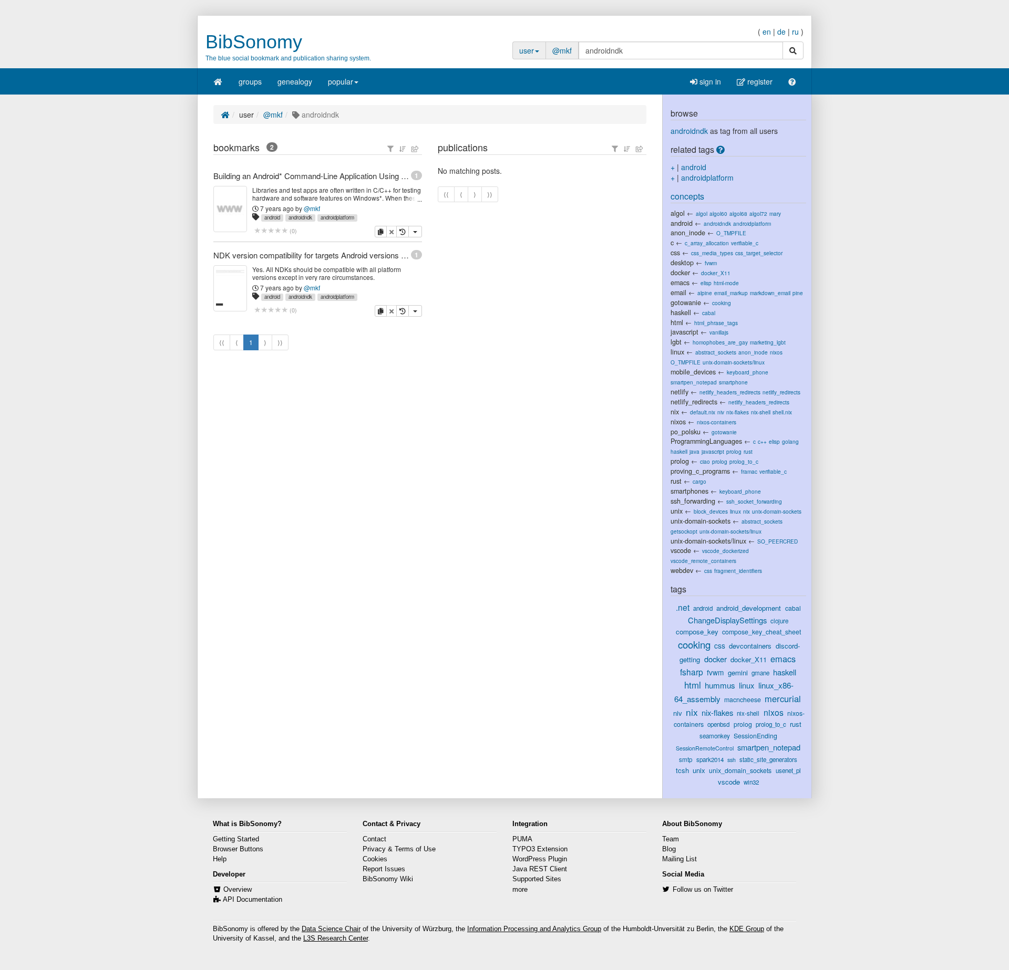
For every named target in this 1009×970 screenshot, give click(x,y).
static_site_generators (768, 759)
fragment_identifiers (738, 571)
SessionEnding (755, 735)
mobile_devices (693, 372)
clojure (779, 621)
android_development (748, 608)
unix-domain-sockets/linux (734, 362)
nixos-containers (716, 422)
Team (670, 839)
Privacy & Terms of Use (399, 849)
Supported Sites (536, 879)
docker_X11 (715, 273)
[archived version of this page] (402, 231)
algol (678, 213)
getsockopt (684, 531)
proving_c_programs (700, 471)
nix (675, 411)
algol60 (718, 213)
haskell (681, 312)
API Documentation (252, 899)
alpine (704, 293)
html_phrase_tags (716, 323)
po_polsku (686, 431)
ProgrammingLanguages (706, 441)
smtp (685, 759)
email (678, 292)
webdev (682, 570)
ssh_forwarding (693, 501)
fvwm (711, 263)
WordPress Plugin (539, 859)
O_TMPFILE (731, 233)
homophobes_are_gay (720, 342)
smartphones (689, 491)
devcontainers (750, 646)
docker (680, 272)
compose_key (697, 632)
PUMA (522, 839)
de (781, 31)
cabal (708, 313)
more (520, 889)
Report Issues (384, 869)
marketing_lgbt (768, 342)
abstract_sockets (715, 352)
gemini (738, 672)
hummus (720, 685)
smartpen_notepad (694, 382)
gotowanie (686, 302)
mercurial (783, 698)
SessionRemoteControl (705, 748)
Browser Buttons (238, 849)
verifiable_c (744, 243)
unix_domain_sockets (740, 770)
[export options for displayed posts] (415, 148)
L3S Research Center (335, 938)
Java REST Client (539, 869)
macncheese (742, 699)
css (675, 252)
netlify (679, 392)
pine (797, 293)
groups (250, 81)
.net (682, 607)
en (767, 31)
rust (748, 451)
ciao (705, 461)
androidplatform (337, 217)
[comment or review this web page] (271, 231)
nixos (776, 352)
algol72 (758, 213)
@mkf (562, 50)
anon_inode (688, 232)
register (759, 81)
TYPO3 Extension (540, 849)
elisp (706, 283)
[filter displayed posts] (390, 148)
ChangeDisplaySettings (727, 619)
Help (219, 859)
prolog (734, 451)
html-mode (726, 283)
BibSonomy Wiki (388, 879)
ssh (731, 760)
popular (340, 81)
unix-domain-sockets (776, 511)
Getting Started (236, 839)
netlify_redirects (781, 392)
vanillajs (718, 332)
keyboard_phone (747, 372)
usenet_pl (788, 770)
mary (775, 213)
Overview (237, 889)
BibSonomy (253, 42)
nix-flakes (737, 412)
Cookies (375, 859)
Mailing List (679, 859)
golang (790, 441)
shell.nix (782, 412)
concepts (687, 196)
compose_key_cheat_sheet (761, 632)
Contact (374, 839)
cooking (721, 303)
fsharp (691, 671)
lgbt (676, 342)
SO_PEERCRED (777, 541)
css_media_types (712, 253)
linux (677, 352)
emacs (680, 282)
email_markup (731, 293)
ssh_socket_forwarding (754, 501)
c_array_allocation (707, 243)
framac (749, 471)
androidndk (300, 217)
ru (795, 31)
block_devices (711, 511)
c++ (762, 441)
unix (677, 511)
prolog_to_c (743, 461)
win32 (751, 782)
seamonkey (714, 736)
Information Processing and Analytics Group (534, 929)
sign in (709, 81)
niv (720, 412)
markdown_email (770, 293)
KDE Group (746, 929)
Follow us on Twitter (703, 889)
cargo (699, 481)
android (272, 217)
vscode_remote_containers (703, 561)
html (677, 322)
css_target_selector (759, 253)
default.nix (702, 412)
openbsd (718, 724)
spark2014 (710, 759)
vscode (681, 550)
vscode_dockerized (725, 551)
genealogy (294, 81)
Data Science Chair (331, 929)
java (694, 451)
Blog (669, 849)
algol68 (738, 213)
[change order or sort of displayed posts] (402, 148)
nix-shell (760, 412)
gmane (760, 673)
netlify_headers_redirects (729, 392)
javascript (684, 332)
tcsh (682, 770)
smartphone (733, 382)
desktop (682, 262)
